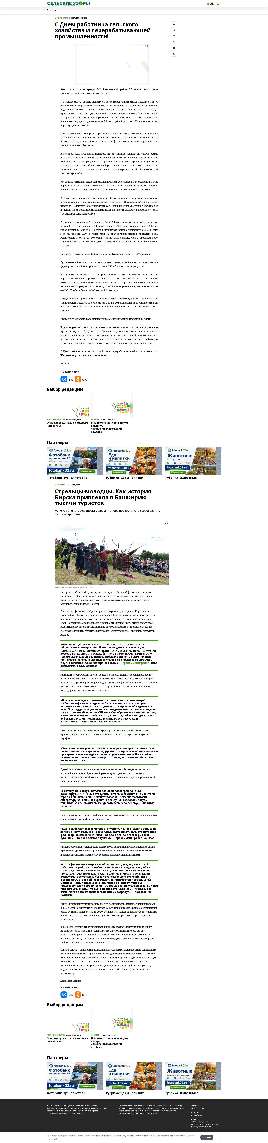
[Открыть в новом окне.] (66, 379)
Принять (207, 1137)
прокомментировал (135, 663)
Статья (51, 10)
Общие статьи (62, 18)
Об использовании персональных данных (64, 1113)
